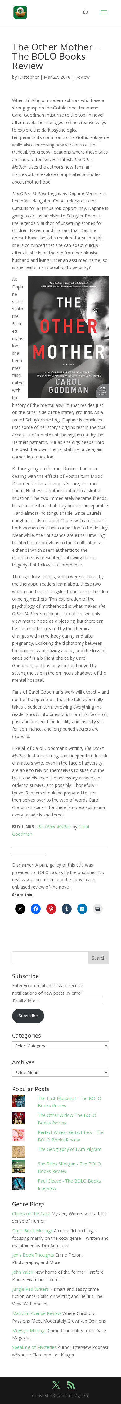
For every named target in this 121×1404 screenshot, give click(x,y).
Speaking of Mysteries (34, 1347)
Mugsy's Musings (29, 1330)
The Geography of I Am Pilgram (69, 1149)
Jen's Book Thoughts (33, 1255)
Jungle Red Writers (30, 1289)
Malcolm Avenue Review (36, 1313)
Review (82, 77)
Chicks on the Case (31, 1213)
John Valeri (22, 1272)
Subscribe (28, 1016)
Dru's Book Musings (32, 1231)
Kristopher (28, 77)
